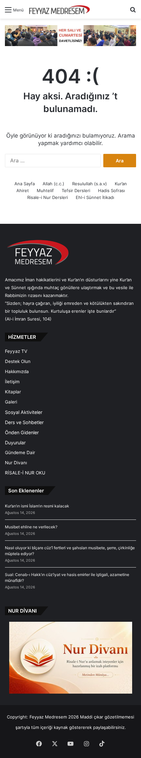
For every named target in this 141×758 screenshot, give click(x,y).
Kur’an (121, 183)
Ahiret (22, 190)
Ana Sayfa (24, 183)
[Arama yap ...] (133, 12)
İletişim (12, 381)
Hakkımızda (17, 371)
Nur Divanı (16, 462)
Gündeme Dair (20, 452)
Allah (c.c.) (53, 183)
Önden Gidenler (22, 432)
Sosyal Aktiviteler (23, 412)
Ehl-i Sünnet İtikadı (95, 197)
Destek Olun (17, 361)
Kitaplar (13, 391)
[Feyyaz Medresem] (61, 9)
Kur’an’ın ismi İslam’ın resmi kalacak (37, 505)
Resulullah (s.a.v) (89, 183)
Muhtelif (45, 190)
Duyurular (15, 442)
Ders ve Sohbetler (24, 422)
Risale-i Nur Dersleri (47, 197)
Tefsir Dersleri (76, 190)
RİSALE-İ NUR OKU (25, 472)
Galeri (11, 401)
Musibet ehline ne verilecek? (31, 526)
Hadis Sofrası (111, 190)
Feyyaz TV (16, 351)
